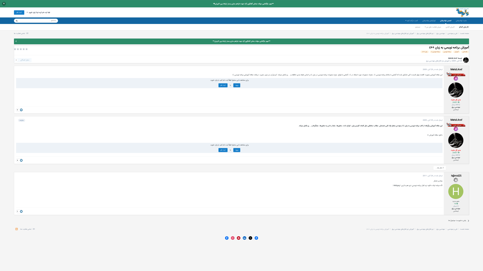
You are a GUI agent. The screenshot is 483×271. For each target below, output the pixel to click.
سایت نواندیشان (461, 20)
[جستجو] (16, 21)
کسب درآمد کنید (412, 20)
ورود (236, 85)
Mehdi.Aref (452, 58)
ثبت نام (19, 12)
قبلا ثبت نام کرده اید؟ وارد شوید (39, 12)
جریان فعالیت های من (433, 27)
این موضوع (26, 20)
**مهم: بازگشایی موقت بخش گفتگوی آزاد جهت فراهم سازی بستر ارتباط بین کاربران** (243, 3)
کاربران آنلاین (450, 27)
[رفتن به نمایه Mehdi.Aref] (466, 60)
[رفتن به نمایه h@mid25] (455, 191)
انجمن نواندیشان (445, 20)
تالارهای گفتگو (464, 27)
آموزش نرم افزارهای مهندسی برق (437, 60)
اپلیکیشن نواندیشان (429, 20)
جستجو (417, 27)
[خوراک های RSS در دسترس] (16, 229)
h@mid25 (456, 176)
